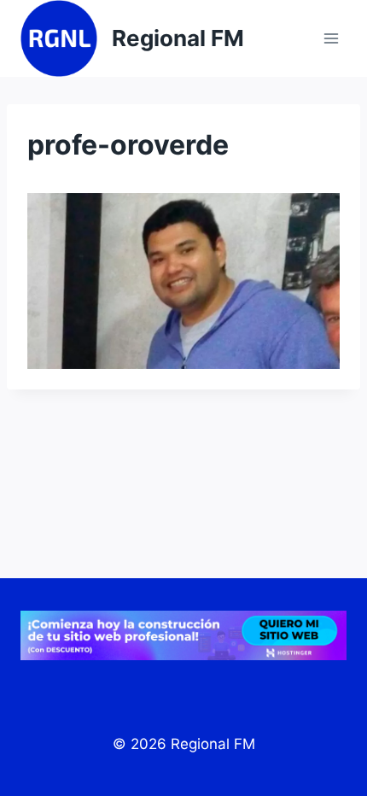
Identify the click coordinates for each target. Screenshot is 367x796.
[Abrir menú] (331, 38)
